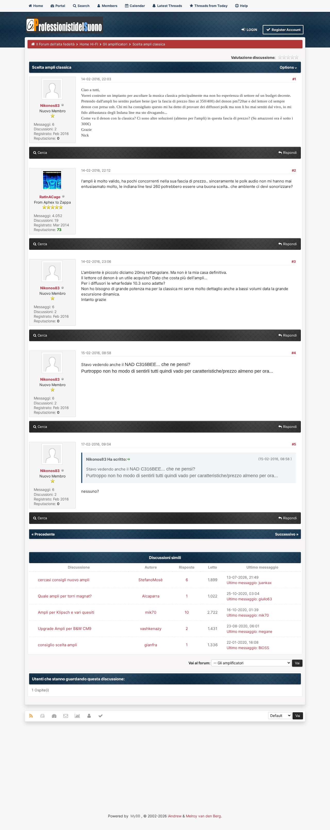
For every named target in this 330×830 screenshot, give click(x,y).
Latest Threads (169, 6)
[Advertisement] (165, 763)
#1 (294, 79)
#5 (294, 444)
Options (287, 67)
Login (251, 30)
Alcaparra (150, 596)
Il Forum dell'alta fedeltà (55, 44)
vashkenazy (150, 628)
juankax (265, 582)
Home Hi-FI (89, 44)
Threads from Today (211, 6)
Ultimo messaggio (242, 582)
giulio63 (265, 599)
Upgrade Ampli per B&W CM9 (64, 628)
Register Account (286, 30)
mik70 (150, 612)
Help (243, 6)
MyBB (135, 816)
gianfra (150, 644)
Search (83, 6)
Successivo (285, 534)
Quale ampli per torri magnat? (65, 596)
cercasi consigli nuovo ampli (63, 579)
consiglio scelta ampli (57, 644)
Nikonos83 (50, 105)
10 (187, 612)
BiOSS (264, 647)
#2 (294, 170)
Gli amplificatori (115, 44)
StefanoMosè (150, 579)
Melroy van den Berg (203, 816)
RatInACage (49, 197)
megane (265, 631)
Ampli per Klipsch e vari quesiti (66, 612)
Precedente (45, 534)
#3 (294, 261)
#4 (294, 353)
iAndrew (175, 816)
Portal (60, 6)
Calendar (137, 6)
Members (109, 6)
